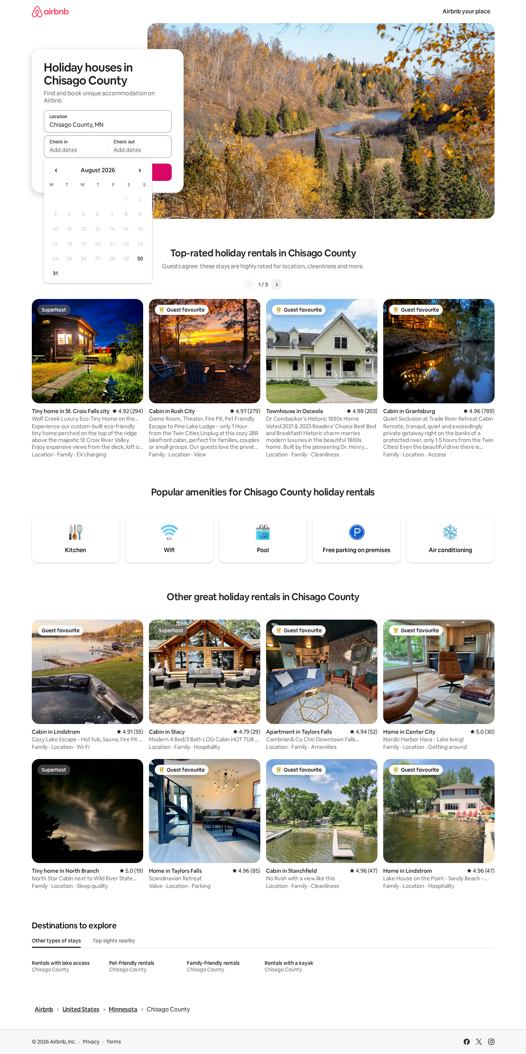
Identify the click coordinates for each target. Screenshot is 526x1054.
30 (140, 258)
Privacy (91, 1041)
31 (55, 273)
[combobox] (108, 124)
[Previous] (250, 284)
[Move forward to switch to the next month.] (139, 170)
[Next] (276, 284)
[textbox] (76, 150)
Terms (113, 1041)
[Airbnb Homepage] (50, 11)
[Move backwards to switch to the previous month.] (56, 170)
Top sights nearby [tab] (114, 940)
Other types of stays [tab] (56, 940)
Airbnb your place (466, 11)
